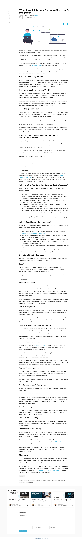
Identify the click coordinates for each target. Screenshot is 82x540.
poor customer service (40, 345)
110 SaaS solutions (36, 65)
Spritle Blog (22, 476)
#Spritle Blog (22, 482)
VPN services (58, 441)
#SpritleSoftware (30, 482)
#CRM (21, 480)
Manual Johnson (15, 504)
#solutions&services (62, 480)
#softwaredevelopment (52, 480)
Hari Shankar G (60, 504)
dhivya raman (37, 504)
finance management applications (40, 57)
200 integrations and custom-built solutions (48, 470)
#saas (44, 480)
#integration (26, 480)
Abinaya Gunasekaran (31, 15)
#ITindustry (33, 480)
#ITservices (39, 480)
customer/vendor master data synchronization (33, 233)
